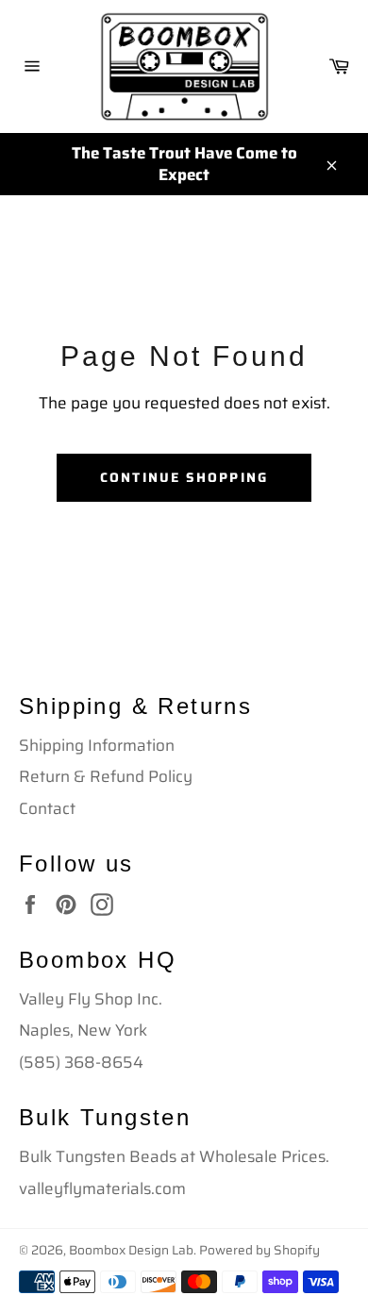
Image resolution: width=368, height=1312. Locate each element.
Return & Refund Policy (105, 776)
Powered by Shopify (259, 1250)
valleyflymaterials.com (102, 1188)
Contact (47, 808)
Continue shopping (184, 477)
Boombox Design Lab (131, 1250)
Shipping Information (97, 745)
